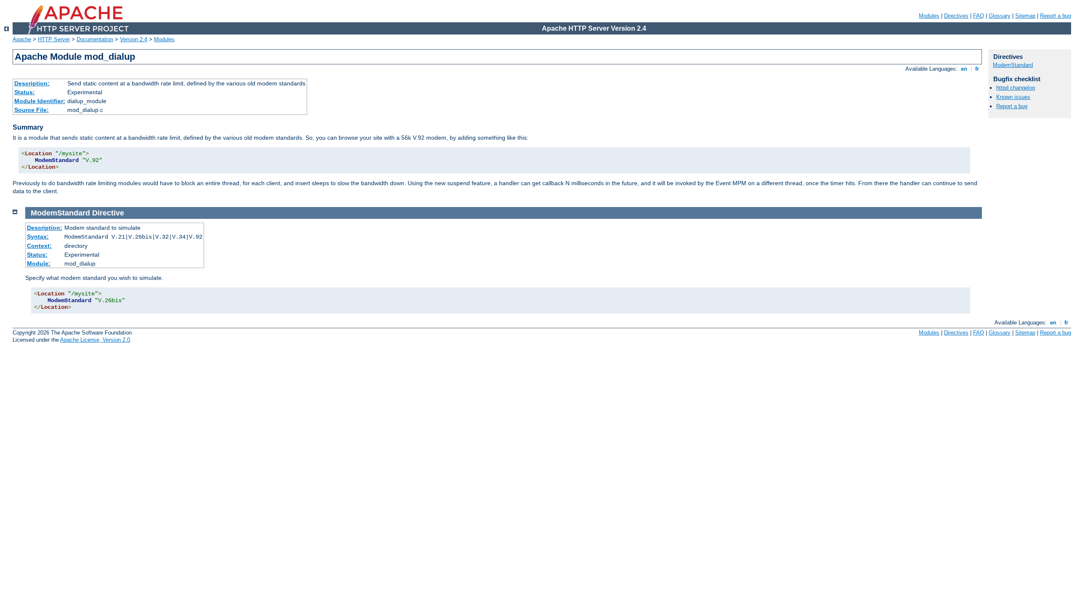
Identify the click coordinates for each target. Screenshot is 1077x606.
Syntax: (38, 236)
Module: (38, 263)
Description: (32, 83)
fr (977, 69)
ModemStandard (1013, 65)
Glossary (1000, 16)
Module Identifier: (39, 101)
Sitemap (1025, 16)
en (964, 69)
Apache (22, 39)
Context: (39, 245)
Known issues (1013, 97)
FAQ (978, 16)
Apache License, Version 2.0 (95, 340)
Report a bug (1055, 16)
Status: (24, 92)
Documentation (95, 39)
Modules (929, 16)
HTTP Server (54, 39)
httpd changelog (1015, 88)
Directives (956, 16)
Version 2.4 (133, 39)
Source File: (31, 109)
